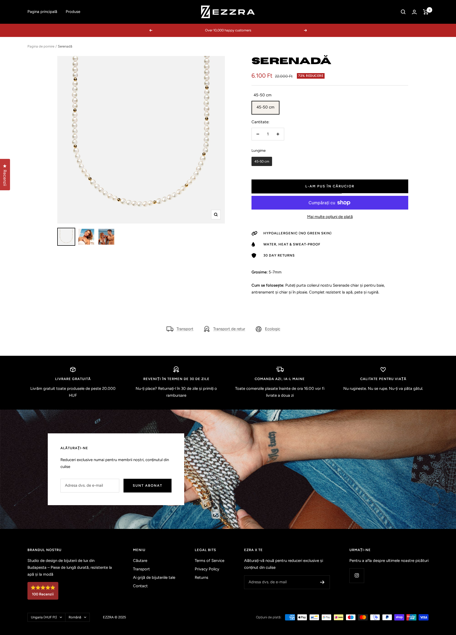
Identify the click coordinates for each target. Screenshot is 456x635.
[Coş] (426, 12)
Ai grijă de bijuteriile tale (154, 577)
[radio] (261, 161)
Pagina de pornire (40, 46)
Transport (185, 328)
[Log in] (414, 12)
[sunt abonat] (322, 582)
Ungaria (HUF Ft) (44, 617)
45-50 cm (265, 107)
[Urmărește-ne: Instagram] (356, 575)
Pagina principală (42, 11)
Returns (201, 577)
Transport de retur (229, 328)
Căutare (140, 560)
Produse (73, 11)
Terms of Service (209, 560)
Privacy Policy (207, 569)
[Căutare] (403, 12)
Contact (140, 586)
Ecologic (272, 328)
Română (75, 617)
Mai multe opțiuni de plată (330, 216)
